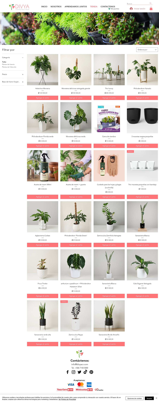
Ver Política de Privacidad (67, 399)
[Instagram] (73, 372)
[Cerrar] (156, 398)
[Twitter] (79, 372)
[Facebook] (67, 372)
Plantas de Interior (8, 64)
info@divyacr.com (79, 364)
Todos (4, 62)
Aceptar (149, 398)
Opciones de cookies (134, 398)
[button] (151, 8)
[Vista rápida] (42, 69)
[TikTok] (85, 372)
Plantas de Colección (9, 67)
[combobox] (147, 50)
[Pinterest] (91, 372)
